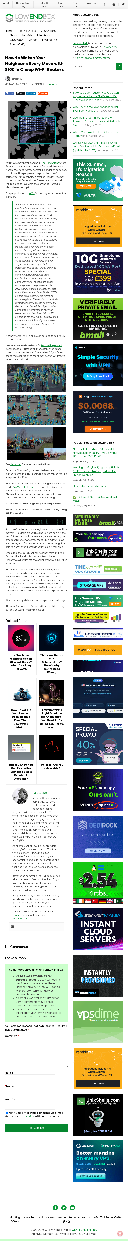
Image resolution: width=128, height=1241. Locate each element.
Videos (32, 40)
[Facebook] (104, 4)
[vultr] (98, 200)
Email (9, 1072)
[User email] (12, 926)
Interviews (43, 35)
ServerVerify (17, 44)
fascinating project (51, 345)
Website (10, 1099)
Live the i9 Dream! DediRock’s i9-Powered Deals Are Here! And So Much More (96, 121)
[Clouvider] (98, 292)
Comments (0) (38, 84)
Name (9, 1086)
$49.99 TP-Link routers (25, 487)
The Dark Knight (50, 162)
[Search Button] (119, 66)
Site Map (91, 1233)
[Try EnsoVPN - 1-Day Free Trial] (98, 385)
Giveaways (17, 40)
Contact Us (50, 1233)
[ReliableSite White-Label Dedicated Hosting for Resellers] (98, 246)
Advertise (91, 3)
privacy (53, 84)
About (6, 3)
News (13, 35)
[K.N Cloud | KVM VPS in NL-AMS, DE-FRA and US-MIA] (98, 431)
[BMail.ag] (98, 339)
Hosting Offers (27, 30)
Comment (12, 1036)
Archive (36, 1233)
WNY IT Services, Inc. (84, 1229)
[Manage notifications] (120, 1233)
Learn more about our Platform (91, 58)
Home (9, 30)
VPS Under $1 (49, 30)
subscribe (28, 1116)
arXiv (32, 193)
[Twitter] (123, 4)
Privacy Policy (67, 1233)
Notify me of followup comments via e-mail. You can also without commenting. (34, 1114)
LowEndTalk (49, 40)
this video (16, 464)
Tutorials (27, 35)
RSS (81, 1233)
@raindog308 (20, 918)
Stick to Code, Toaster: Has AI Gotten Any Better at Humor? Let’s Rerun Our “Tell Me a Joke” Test (96, 96)
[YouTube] (113, 4)
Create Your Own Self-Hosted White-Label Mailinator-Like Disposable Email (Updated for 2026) (96, 146)
